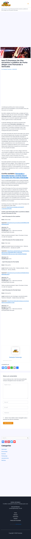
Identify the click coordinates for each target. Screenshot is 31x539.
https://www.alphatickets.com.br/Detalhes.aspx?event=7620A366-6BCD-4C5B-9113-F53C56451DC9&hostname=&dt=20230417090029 (15, 252)
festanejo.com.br (7, 360)
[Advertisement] (15, 27)
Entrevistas (4, 451)
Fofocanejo (4, 456)
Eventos (6, 8)
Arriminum (18, 524)
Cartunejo (4, 449)
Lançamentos (5, 458)
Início (2, 8)
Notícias (4, 460)
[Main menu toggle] (28, 3)
